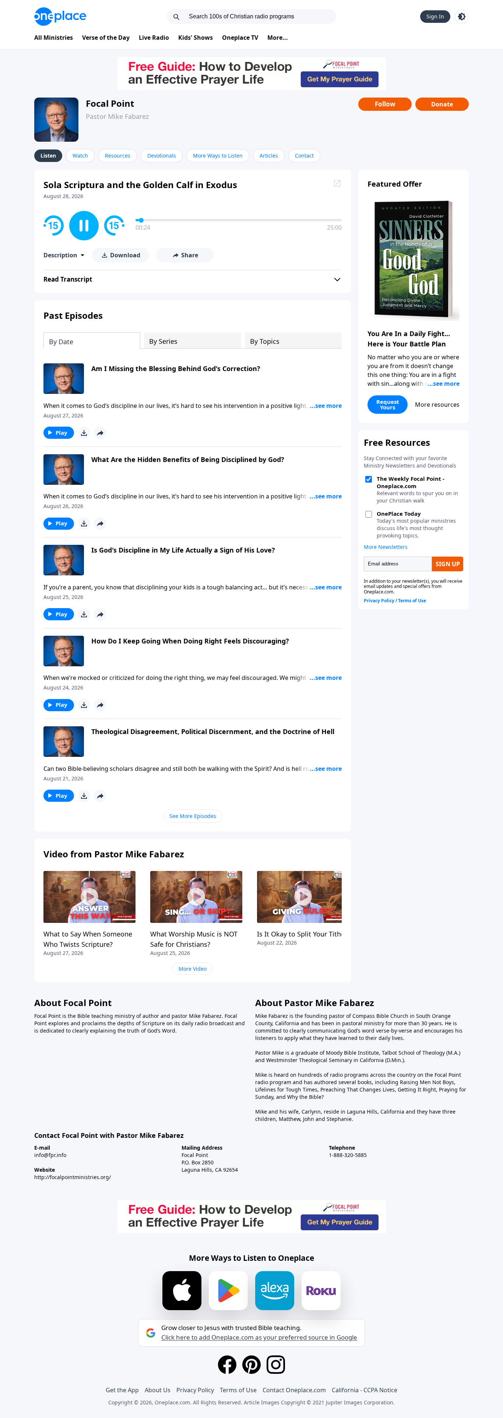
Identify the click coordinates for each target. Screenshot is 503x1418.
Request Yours (387, 404)
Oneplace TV (240, 37)
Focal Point (110, 103)
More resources (437, 405)
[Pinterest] (251, 1364)
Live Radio (154, 37)
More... (277, 37)
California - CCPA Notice (364, 1390)
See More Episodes (192, 815)
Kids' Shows (195, 37)
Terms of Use (238, 1390)
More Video (193, 968)
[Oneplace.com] (60, 16)
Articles (269, 155)
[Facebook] (227, 1364)
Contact (304, 155)
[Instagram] (276, 1364)
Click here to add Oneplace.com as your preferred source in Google (259, 1337)
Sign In (435, 16)
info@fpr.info (50, 1154)
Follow (385, 104)
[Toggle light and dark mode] (462, 17)
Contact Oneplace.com (294, 1390)
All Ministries (53, 37)
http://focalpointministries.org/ (72, 1177)
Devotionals (161, 155)
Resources (117, 155)
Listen (48, 155)
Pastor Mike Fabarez (117, 116)
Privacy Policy (195, 1390)
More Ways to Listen (218, 155)
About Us (157, 1390)
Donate (442, 104)
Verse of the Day (106, 37)
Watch (80, 155)
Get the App (122, 1390)
